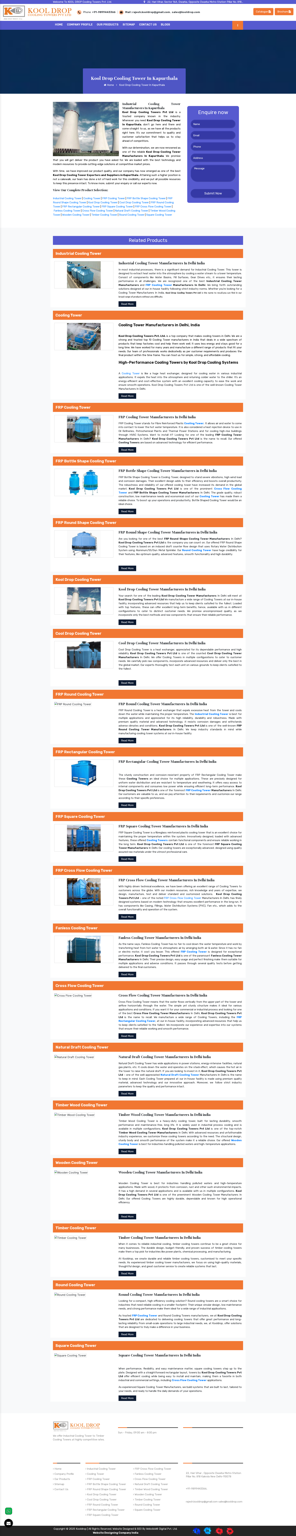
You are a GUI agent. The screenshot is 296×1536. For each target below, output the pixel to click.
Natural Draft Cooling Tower (131, 210)
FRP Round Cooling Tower (102, 1504)
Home (59, 24)
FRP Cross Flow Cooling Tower (153, 206)
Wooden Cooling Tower (75, 214)
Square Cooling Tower (159, 214)
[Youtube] (230, 1530)
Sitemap (129, 24)
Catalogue (262, 11)
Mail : (128, 12)
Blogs (165, 24)
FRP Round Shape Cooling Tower (106, 1489)
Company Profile (80, 24)
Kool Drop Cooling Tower (103, 202)
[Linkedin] (207, 1530)
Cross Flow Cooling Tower (97, 210)
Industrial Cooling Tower (67, 198)
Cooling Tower (91, 198)
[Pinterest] (218, 1530)
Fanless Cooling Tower (67, 210)
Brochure (283, 11)
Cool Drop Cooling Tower (134, 202)
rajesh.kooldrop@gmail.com (151, 12)
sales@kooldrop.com (186, 12)
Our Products (108, 24)
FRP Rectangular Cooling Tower (81, 206)
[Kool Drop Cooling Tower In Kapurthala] (86, 128)
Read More (127, 304)
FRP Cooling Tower (113, 198)
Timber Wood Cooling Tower (151, 1489)
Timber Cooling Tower (104, 214)
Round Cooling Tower (131, 214)
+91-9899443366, (196, 1488)
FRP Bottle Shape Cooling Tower (146, 198)
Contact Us (148, 24)
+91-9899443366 (103, 12)
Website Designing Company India (115, 1532)
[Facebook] (196, 1530)
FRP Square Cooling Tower (117, 206)
